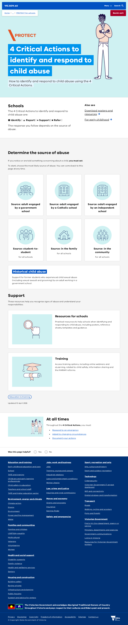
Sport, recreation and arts (98, 462)
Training (61, 359)
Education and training (20, 462)
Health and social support (21, 555)
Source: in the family (64, 248)
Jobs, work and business (58, 462)
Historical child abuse (29, 272)
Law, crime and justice (57, 489)
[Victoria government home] (115, 618)
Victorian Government (96, 519)
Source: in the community (102, 250)
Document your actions (64, 438)
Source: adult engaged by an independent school (102, 208)
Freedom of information (51, 617)
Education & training (20, 397)
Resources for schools (71, 316)
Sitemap (82, 617)
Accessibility (70, 617)
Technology (90, 477)
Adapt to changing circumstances (69, 434)
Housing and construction (21, 577)
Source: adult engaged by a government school (25, 208)
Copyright (33, 617)
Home (7, 13)
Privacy (11, 617)
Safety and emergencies (58, 517)
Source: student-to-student (25, 250)
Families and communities (21, 525)
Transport (90, 501)
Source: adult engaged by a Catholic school (64, 206)
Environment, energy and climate (25, 499)
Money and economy (56, 499)
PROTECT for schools (25, 13)
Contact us (93, 617)
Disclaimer (22, 617)
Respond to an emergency (65, 430)
